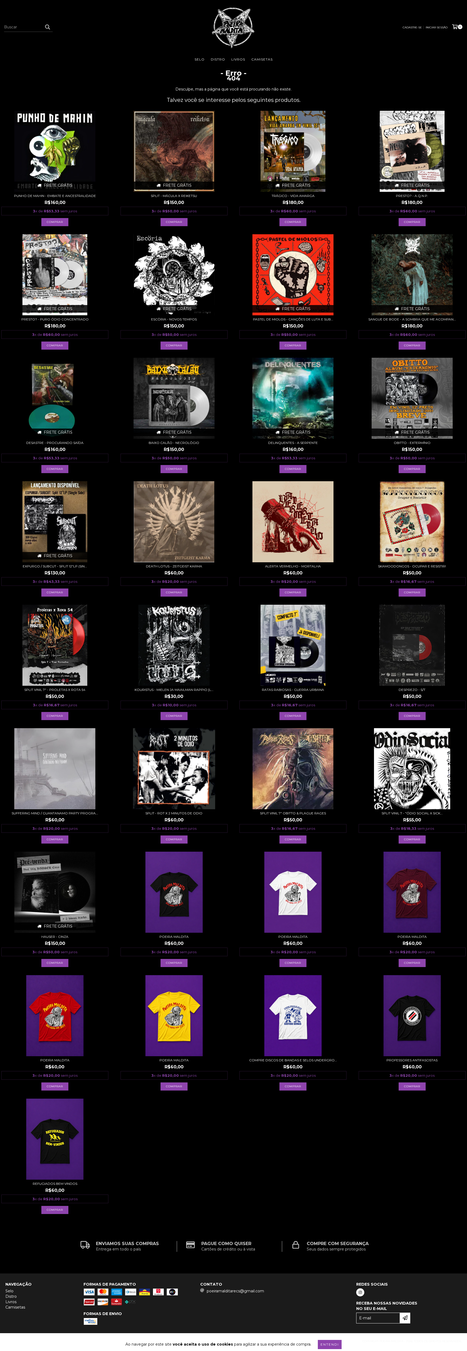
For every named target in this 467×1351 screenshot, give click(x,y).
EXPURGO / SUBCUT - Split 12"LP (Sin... (55, 566)
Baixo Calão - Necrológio (174, 443)
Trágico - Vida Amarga (293, 196)
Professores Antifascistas (412, 1060)
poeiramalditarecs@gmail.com (235, 1291)
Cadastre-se (412, 27)
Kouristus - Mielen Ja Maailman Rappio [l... (174, 690)
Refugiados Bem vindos (55, 1184)
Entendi (330, 1344)
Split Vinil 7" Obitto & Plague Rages (293, 813)
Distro (218, 59)
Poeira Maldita (174, 937)
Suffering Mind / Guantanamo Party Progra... (55, 813)
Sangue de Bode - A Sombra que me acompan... (412, 319)
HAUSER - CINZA (54, 937)
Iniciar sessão (437, 27)
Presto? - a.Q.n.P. (412, 196)
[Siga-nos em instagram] (360, 1292)
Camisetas (262, 59)
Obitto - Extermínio (412, 443)
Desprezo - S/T (412, 690)
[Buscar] (47, 27)
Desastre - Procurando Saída (55, 443)
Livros (238, 59)
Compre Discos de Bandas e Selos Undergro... (293, 1060)
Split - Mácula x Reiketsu (174, 196)
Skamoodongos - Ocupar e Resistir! (412, 566)
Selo (200, 59)
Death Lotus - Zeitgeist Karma (174, 566)
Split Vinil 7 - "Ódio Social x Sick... (412, 813)
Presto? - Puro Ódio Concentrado (55, 319)
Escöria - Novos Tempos (174, 319)
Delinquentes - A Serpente (293, 443)
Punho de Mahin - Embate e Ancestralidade (55, 196)
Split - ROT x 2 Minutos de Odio (173, 813)
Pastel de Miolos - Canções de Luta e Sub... (293, 319)
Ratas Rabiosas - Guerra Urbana (293, 690)
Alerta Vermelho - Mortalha (293, 566)
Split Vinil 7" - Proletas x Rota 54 (54, 690)
